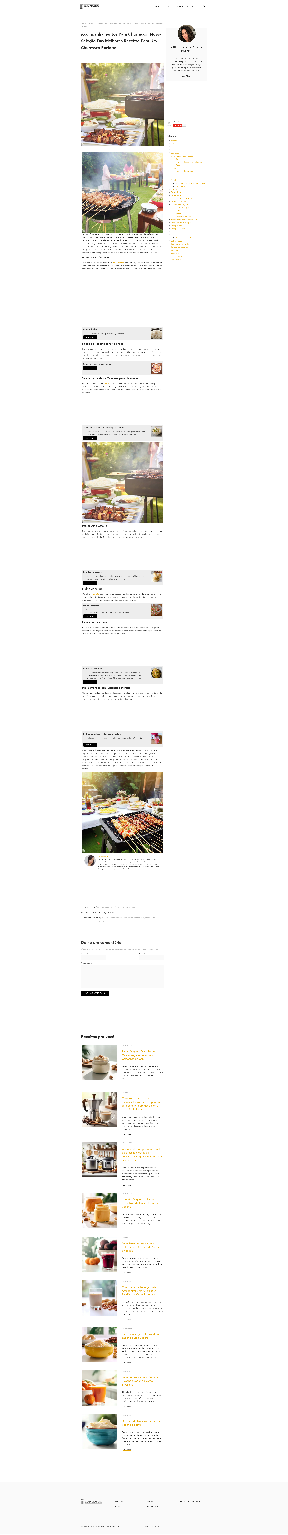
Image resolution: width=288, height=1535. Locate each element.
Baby (173, 143)
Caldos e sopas (182, 207)
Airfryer (174, 140)
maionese (108, 383)
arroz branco (118, 262)
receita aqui (90, 337)
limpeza (179, 256)
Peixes (178, 213)
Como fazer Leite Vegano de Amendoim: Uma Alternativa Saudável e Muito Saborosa (139, 1291)
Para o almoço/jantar (180, 204)
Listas (127, 907)
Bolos (178, 159)
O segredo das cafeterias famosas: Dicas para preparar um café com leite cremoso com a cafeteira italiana (142, 1104)
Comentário (87, 963)
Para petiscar (176, 225)
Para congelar (177, 195)
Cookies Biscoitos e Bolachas (189, 162)
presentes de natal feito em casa (190, 183)
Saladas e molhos (183, 216)
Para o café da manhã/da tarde (185, 219)
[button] (204, 6)
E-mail (142, 954)
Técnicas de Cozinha (180, 244)
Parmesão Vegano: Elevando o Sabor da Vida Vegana (140, 1336)
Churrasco (119, 907)
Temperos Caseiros (179, 247)
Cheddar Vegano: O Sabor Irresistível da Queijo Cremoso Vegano (140, 1203)
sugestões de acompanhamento (114, 920)
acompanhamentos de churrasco (118, 917)
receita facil (139, 917)
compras (175, 152)
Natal (173, 180)
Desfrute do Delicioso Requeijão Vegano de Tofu (141, 1423)
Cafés (173, 146)
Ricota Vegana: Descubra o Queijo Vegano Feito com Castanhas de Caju (138, 1055)
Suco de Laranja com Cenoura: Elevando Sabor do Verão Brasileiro (140, 1381)
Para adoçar (176, 192)
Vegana (174, 250)
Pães (178, 165)
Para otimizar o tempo (181, 222)
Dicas (169, 7)
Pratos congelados (184, 198)
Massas (179, 210)
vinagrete (95, 594)
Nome (84, 954)
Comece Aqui (182, 7)
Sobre (194, 7)
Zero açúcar (176, 259)
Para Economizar (178, 201)
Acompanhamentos (104, 907)
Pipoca (174, 231)
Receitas (158, 7)
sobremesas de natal (185, 186)
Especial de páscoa (184, 171)
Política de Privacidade (189, 1501)
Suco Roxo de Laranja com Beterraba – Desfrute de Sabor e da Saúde (141, 1247)
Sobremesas (176, 240)
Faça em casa (177, 174)
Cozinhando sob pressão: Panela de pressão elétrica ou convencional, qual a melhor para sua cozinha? (142, 1154)
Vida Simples (176, 253)
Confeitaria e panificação (182, 156)
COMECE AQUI (153, 1507)
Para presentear (178, 228)
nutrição (174, 189)
